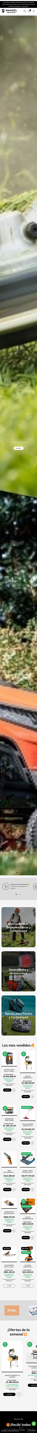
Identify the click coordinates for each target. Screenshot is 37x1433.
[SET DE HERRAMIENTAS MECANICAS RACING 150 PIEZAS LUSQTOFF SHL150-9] (32, 1237)
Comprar (7, 1090)
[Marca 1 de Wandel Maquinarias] (11, 1310)
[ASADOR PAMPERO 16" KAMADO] (32, 1096)
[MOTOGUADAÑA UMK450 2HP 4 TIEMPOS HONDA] (32, 1143)
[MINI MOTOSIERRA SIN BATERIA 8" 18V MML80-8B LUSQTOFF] (13, 1189)
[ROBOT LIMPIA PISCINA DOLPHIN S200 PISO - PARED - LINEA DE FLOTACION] (32, 1189)
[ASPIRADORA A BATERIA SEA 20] (13, 1230)
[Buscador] (25, 11)
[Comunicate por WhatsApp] (34, 1423)
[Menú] (34, 11)
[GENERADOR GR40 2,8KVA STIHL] (13, 1139)
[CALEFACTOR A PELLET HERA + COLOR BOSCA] (13, 1090)
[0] (29, 11)
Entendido (31, 1430)
